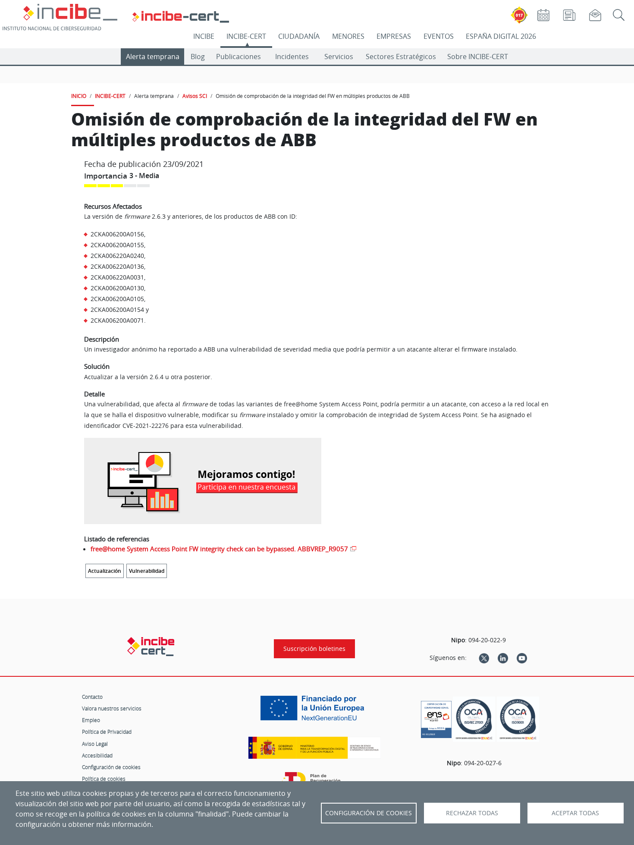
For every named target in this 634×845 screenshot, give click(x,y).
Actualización (104, 571)
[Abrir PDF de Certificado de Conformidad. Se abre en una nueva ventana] (436, 717)
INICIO (78, 95)
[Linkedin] (503, 657)
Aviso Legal (95, 743)
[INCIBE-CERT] (150, 646)
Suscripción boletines (314, 649)
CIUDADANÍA (299, 36)
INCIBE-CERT (246, 36)
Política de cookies (104, 778)
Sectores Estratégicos (401, 56)
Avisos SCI (194, 95)
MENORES (348, 36)
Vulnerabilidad (146, 571)
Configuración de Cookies (368, 813)
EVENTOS (439, 36)
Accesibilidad (97, 755)
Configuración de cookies (111, 766)
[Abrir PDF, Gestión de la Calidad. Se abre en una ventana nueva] (518, 719)
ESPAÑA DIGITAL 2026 (501, 36)
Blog (198, 56)
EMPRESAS (394, 36)
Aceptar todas (575, 813)
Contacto (92, 696)
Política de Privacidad (107, 731)
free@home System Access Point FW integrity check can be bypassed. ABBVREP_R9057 (219, 548)
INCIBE (203, 36)
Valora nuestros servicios (111, 708)
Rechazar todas (472, 813)
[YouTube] (522, 657)
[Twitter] (484, 657)
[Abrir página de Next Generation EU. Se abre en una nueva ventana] (314, 711)
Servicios (338, 56)
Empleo (91, 719)
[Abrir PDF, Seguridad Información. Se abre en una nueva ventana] (474, 719)
